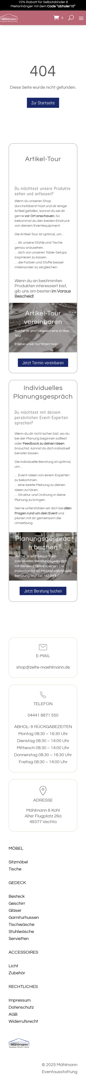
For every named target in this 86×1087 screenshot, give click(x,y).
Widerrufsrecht (23, 1021)
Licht (13, 966)
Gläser (15, 910)
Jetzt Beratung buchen (43, 591)
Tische (15, 869)
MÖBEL (16, 848)
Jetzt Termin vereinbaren (43, 363)
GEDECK (17, 883)
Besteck (17, 896)
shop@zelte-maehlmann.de (43, 667)
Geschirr (17, 903)
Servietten (19, 938)
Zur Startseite (43, 103)
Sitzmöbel (18, 862)
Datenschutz (21, 1007)
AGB (13, 1014)
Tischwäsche (21, 924)
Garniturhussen (24, 917)
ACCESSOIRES (23, 952)
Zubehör (17, 973)
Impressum (20, 1000)
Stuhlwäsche (21, 931)
